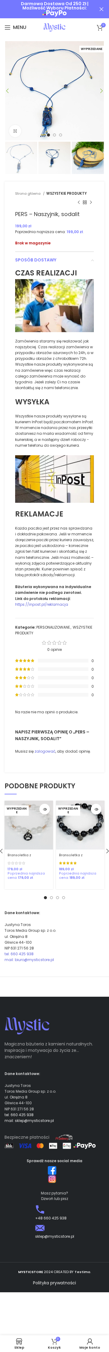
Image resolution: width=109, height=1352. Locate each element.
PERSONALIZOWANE (53, 627)
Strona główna (28, 193)
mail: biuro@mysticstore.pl (29, 959)
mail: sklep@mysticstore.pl (29, 1120)
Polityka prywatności (54, 1283)
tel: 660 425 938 (19, 953)
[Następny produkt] (91, 202)
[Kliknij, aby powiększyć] (15, 131)
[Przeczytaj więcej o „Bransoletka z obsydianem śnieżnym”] (96, 809)
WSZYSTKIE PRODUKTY (66, 193)
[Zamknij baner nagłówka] (101, 9)
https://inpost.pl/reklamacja (41, 604)
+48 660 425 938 (51, 1218)
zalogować (45, 751)
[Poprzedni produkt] (79, 202)
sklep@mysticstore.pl (54, 1236)
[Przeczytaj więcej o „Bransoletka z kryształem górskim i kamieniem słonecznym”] (44, 809)
